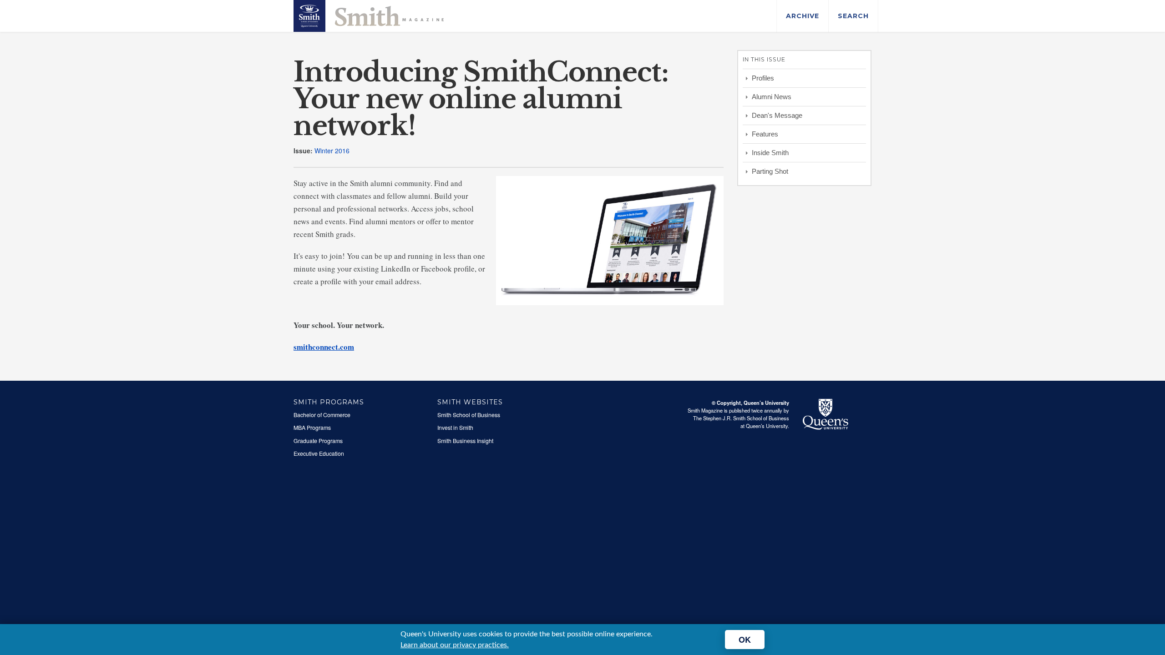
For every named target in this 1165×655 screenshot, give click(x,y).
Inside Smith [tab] (770, 152)
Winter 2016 (332, 150)
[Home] (369, 15)
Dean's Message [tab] (777, 115)
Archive (802, 16)
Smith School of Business (468, 415)
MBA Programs (312, 427)
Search (853, 16)
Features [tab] (765, 134)
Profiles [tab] (763, 78)
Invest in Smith (455, 427)
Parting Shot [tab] (770, 171)
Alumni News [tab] (771, 97)
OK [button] (745, 639)
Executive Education (319, 453)
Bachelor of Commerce (322, 415)
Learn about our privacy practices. (454, 645)
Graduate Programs (318, 441)
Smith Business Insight (465, 441)
